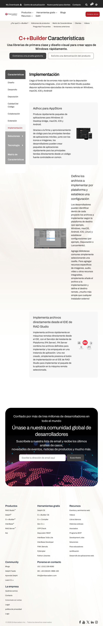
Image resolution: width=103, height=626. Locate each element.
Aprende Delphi (11, 576)
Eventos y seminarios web (79, 510)
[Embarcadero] (11, 14)
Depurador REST (44, 533)
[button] (21, 168)
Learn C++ (9, 580)
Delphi (8, 515)
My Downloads (13, 5)
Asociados (73, 528)
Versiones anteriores (62, 27)
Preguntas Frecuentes (42, 27)
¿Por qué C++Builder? (19, 23)
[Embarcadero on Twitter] (88, 622)
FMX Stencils (42, 547)
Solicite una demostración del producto (71, 56)
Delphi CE (41, 510)
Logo (7, 614)
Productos (26, 12)
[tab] (15, 74)
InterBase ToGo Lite (45, 537)
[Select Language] (96, 4)
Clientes (78, 23)
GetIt (38, 16)
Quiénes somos (11, 591)
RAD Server (10, 528)
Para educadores (76, 547)
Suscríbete (75, 458)
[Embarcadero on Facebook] (80, 623)
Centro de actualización (34, 5)
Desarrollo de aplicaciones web (81, 556)
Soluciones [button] (14, 136)
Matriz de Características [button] (16, 157)
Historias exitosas (76, 524)
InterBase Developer (45, 542)
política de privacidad (13, 609)
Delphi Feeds (10, 571)
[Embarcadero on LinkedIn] (92, 623)
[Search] (86, 4)
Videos (87, 23)
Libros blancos (75, 519)
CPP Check (41, 528)
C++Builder (10, 519)
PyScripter (41, 551)
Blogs (63, 12)
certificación (74, 551)
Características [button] (16, 74)
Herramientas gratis (46, 12)
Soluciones (73, 542)
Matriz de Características (62, 23)
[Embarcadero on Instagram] (96, 623)
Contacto (76, 5)
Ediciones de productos (40, 23)
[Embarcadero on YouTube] (83, 623)
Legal (7, 605)
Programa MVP (75, 533)
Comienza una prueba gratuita (28, 56)
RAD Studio (10, 510)
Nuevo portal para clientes (58, 5)
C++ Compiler (42, 519)
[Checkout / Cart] (91, 4)
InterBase (9, 524)
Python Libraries (43, 556)
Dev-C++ (41, 524)
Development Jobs (76, 537)
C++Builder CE (43, 515)
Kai (6, 533)
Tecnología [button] (14, 145)
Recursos (26, 16)
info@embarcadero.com (47, 576)
